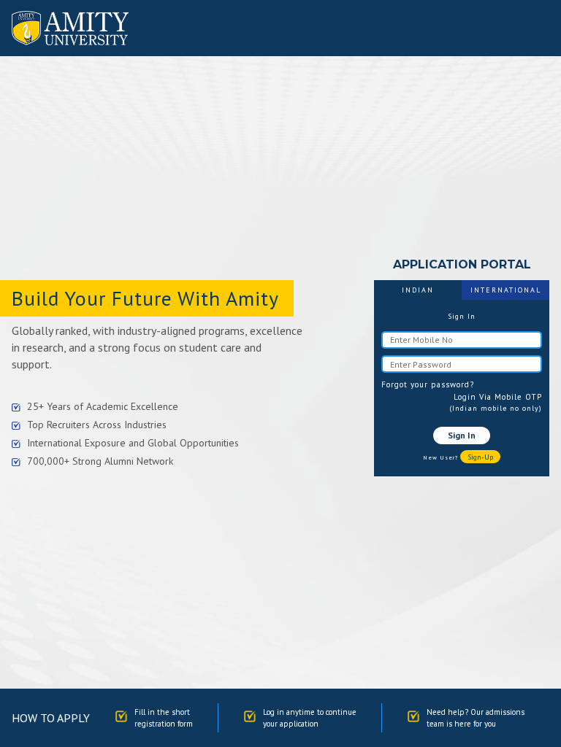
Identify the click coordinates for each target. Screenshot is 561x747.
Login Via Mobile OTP (498, 397)
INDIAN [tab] (418, 290)
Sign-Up (480, 457)
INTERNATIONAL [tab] (505, 290)
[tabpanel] (461, 387)
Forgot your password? (427, 384)
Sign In (462, 435)
